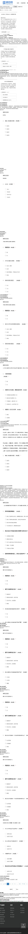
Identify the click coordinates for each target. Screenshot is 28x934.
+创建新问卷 (20, 6)
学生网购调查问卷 (11, 893)
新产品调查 (2, 910)
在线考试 (13, 898)
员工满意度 (2, 912)
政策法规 (22, 912)
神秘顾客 (2, 914)
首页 (18, 3)
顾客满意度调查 (18, 897)
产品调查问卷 (4, 895)
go (17, 889)
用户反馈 (12, 914)
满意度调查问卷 (3, 893)
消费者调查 (13, 897)
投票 (6, 898)
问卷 (9, 8)
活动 (10, 898)
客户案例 (22, 908)
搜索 (15, 6)
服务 (8, 895)
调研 (11, 8)
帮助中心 (12, 910)
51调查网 (22, 893)
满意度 (7, 8)
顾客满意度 (2, 916)
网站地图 (12, 916)
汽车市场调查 (17, 893)
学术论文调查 (2, 897)
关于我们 (22, 910)
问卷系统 (23, 3)
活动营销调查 (8, 897)
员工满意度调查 (16, 895)
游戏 (7, 893)
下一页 (23, 883)
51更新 (11, 912)
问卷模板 (6, 10)
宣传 (4, 898)
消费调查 (11, 895)
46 (19, 883)
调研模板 (12, 908)
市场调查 (1, 8)
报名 (8, 898)
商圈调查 (2, 919)
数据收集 (2, 908)
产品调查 (23, 897)
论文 (4, 8)
